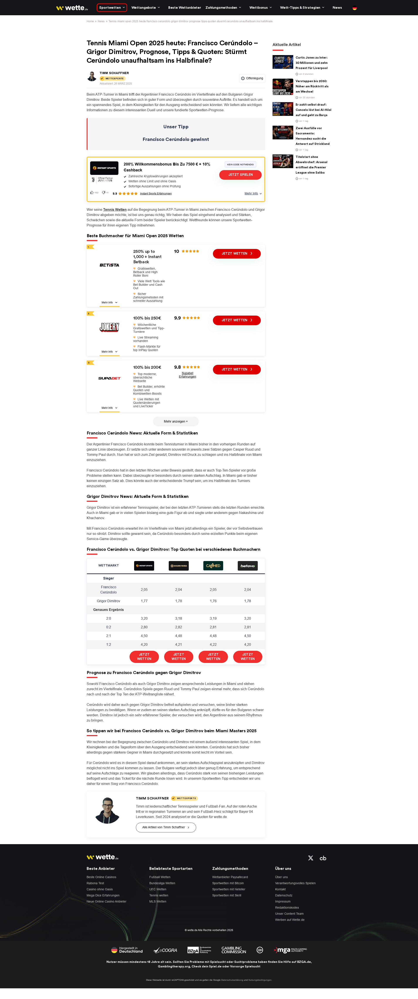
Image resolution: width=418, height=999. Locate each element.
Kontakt (280, 889)
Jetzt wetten (235, 253)
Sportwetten (110, 7)
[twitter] (311, 857)
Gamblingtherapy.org (174, 966)
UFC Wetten (157, 889)
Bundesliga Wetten (162, 883)
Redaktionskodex (287, 907)
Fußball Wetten (159, 877)
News (337, 7)
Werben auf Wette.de (290, 919)
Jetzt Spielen (240, 174)
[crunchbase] (323, 857)
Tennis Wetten (115, 209)
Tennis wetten (158, 895)
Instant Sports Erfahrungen (156, 193)
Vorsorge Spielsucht (245, 966)
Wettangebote (143, 7)
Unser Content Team (289, 913)
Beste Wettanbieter (184, 7)
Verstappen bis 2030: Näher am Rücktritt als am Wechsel (312, 86)
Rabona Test (95, 883)
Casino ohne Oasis (100, 889)
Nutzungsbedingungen (259, 980)
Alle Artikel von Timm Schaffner (163, 827)
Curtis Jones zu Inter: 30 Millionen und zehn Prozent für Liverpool (312, 63)
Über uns (281, 877)
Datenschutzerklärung (232, 980)
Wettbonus (258, 7)
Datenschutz (283, 895)
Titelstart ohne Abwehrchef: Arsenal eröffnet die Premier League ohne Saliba (311, 165)
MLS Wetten (157, 901)
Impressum (283, 901)
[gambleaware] (199, 950)
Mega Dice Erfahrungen (103, 895)
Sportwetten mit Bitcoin (228, 883)
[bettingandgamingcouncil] (165, 950)
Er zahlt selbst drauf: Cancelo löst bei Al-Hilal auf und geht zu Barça (313, 110)
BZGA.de (304, 962)
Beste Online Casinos (101, 877)
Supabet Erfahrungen (187, 374)
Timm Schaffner (114, 73)
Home (90, 21)
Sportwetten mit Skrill (226, 895)
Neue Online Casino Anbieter (106, 901)
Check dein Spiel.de (207, 966)
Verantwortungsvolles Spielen (295, 883)
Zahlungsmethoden (221, 7)
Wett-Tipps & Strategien (300, 7)
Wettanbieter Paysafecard (230, 877)
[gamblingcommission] (234, 950)
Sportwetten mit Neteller (228, 889)
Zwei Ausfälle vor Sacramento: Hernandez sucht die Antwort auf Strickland (313, 136)
